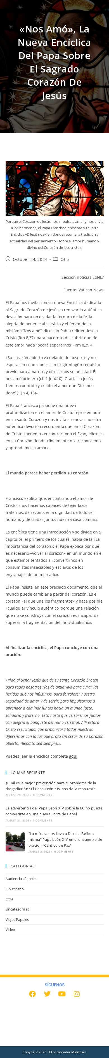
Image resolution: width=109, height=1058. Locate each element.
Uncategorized (18, 909)
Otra (65, 259)
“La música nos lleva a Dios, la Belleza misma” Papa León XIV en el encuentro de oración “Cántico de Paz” (65, 839)
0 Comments (42, 795)
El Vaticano (15, 888)
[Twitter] (47, 994)
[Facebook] (32, 994)
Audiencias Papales (21, 878)
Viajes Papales (17, 919)
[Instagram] (77, 994)
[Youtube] (62, 994)
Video (10, 929)
